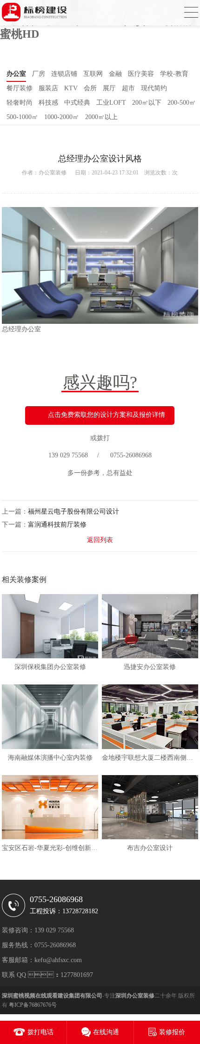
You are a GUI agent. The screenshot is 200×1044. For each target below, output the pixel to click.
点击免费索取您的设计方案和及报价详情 (106, 414)
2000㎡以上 (101, 117)
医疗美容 (141, 73)
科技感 (48, 102)
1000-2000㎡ (61, 117)
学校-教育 (174, 73)
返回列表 (100, 539)
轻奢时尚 (20, 102)
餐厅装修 (20, 88)
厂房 (38, 73)
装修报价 (172, 1032)
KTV (71, 88)
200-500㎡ (181, 102)
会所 (90, 88)
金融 (115, 73)
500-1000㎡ (22, 117)
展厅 (109, 88)
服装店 (48, 88)
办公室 (16, 73)
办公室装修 (53, 172)
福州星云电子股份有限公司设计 (73, 511)
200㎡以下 (146, 102)
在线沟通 (106, 1032)
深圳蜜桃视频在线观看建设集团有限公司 (52, 995)
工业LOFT (111, 102)
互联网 (93, 73)
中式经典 (77, 102)
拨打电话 (40, 1032)
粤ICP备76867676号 (33, 1005)
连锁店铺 (64, 73)
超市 (128, 88)
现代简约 (154, 88)
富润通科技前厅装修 (57, 524)
